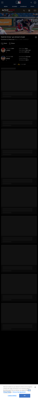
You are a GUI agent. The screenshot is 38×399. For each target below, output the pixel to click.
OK (24, 395)
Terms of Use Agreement (19, 392)
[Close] (35, 387)
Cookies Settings (12, 395)
